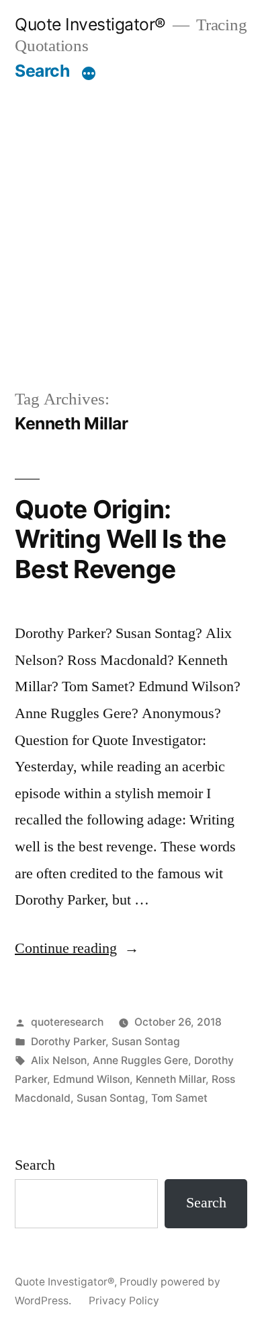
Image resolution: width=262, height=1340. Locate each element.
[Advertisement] (131, 234)
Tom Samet (179, 1098)
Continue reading (77, 948)
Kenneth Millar (171, 1079)
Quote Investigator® (90, 24)
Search (42, 71)
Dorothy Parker (68, 1041)
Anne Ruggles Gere (140, 1060)
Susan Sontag (146, 1041)
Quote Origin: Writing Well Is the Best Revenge (120, 539)
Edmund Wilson (91, 1079)
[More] (89, 73)
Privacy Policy (124, 1300)
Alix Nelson (59, 1060)
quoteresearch (67, 1022)
